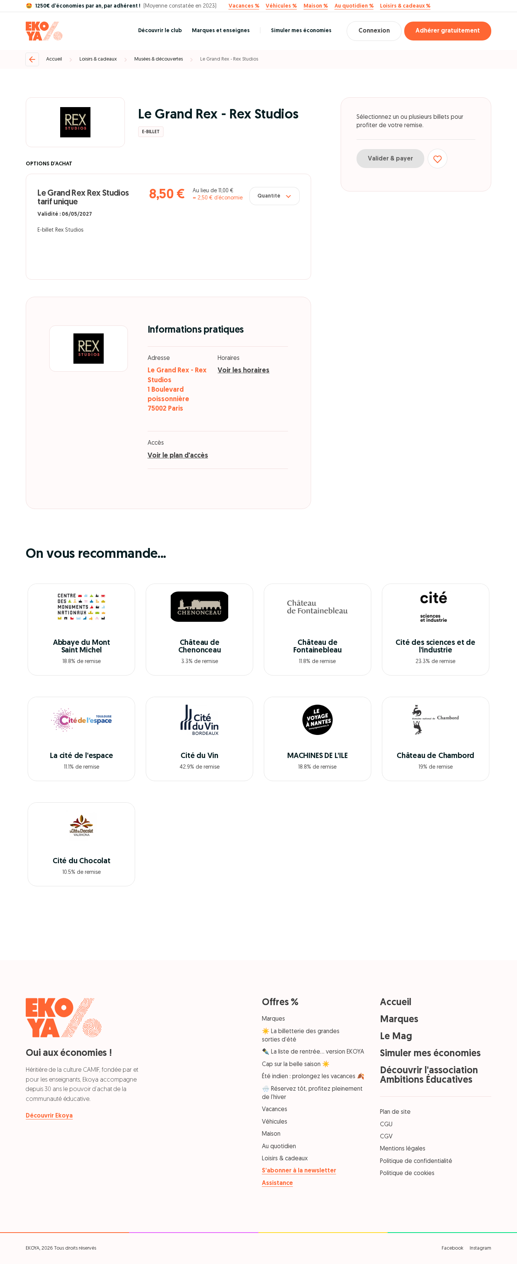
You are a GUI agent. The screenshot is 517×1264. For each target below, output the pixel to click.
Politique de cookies (407, 1174)
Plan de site (395, 1112)
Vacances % (244, 6)
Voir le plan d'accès (178, 456)
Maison (271, 1134)
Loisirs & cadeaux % (405, 6)
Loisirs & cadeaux (98, 59)
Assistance (277, 1183)
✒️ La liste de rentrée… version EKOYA (313, 1052)
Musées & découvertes (158, 59)
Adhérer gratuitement (448, 31)
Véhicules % (281, 6)
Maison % (316, 6)
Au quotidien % (354, 6)
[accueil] (44, 31)
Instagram (480, 1248)
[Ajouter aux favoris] (437, 158)
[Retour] (32, 59)
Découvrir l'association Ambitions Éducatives (429, 1075)
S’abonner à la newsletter (299, 1171)
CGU (386, 1125)
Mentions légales (402, 1149)
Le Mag (396, 1036)
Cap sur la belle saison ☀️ (296, 1065)
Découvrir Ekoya (49, 1116)
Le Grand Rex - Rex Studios (229, 59)
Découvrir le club (160, 31)
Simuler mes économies (301, 31)
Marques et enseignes (221, 31)
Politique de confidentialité (416, 1161)
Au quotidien (279, 1147)
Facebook (452, 1248)
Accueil (54, 59)
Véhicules (274, 1122)
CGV (386, 1137)
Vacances (274, 1110)
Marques (273, 1019)
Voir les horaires (243, 370)
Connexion (374, 31)
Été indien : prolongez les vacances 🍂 (313, 1077)
